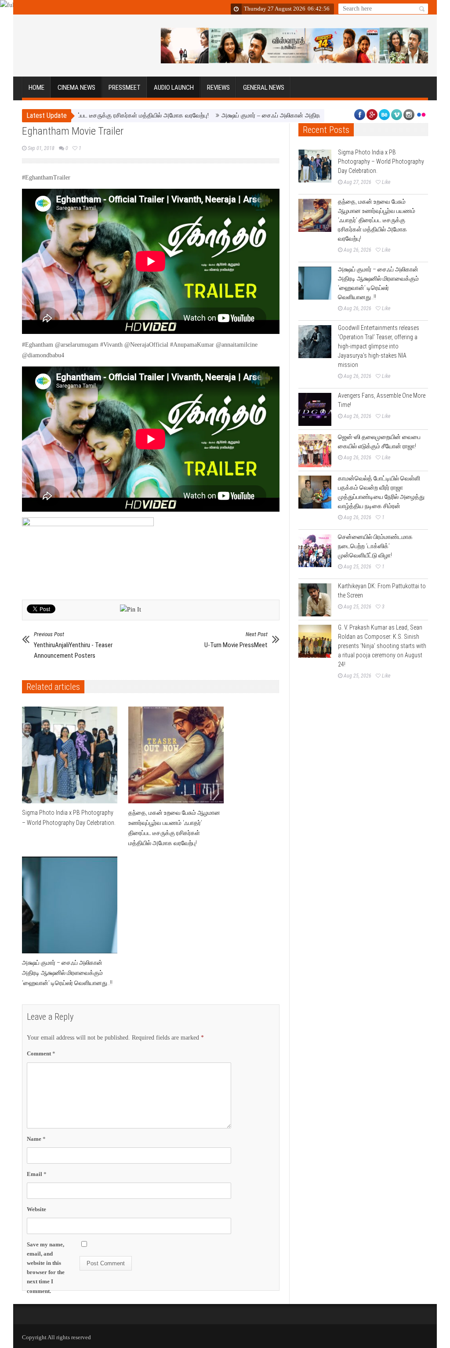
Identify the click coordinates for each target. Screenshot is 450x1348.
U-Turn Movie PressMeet (236, 640)
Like (386, 182)
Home (36, 88)
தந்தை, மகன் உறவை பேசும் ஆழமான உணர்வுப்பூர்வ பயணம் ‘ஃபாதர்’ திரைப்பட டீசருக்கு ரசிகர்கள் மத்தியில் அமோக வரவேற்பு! (376, 220)
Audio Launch (174, 88)
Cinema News (76, 88)
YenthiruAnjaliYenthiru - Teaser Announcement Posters (73, 645)
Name (36, 1139)
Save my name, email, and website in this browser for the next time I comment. (46, 1267)
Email (37, 1174)
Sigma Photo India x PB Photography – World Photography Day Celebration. (381, 161)
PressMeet (125, 88)
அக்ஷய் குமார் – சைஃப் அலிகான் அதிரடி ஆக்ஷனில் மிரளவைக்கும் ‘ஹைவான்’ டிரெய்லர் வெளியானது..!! (314, 115)
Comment (41, 1053)
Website (36, 1209)
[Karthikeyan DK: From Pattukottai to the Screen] (314, 599)
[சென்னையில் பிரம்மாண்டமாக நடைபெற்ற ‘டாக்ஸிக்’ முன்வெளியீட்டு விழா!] (314, 550)
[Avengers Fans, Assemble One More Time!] (314, 409)
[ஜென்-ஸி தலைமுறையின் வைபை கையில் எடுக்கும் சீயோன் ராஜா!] (314, 450)
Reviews (218, 88)
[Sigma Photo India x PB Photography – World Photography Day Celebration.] (72, 755)
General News (263, 88)
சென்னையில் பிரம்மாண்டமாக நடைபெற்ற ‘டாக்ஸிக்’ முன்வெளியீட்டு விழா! (375, 546)
